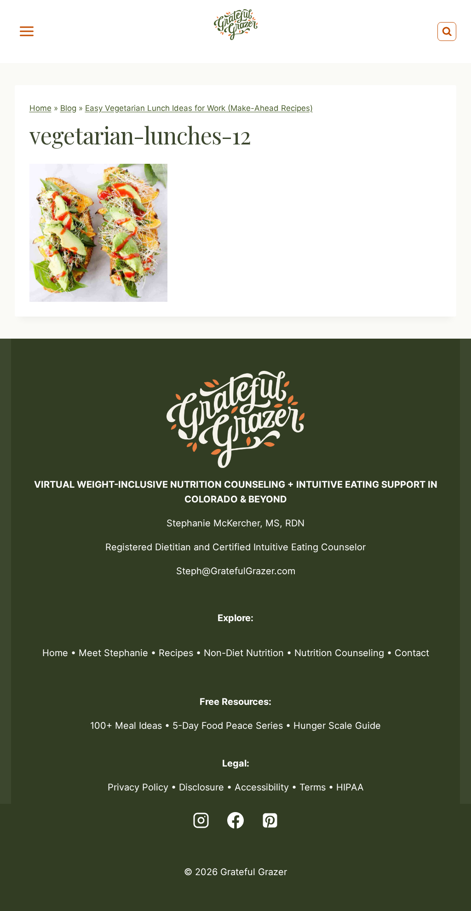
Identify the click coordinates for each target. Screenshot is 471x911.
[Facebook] (235, 820)
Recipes (176, 652)
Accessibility (262, 787)
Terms (312, 787)
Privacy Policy (138, 787)
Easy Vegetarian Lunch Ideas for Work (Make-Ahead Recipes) (199, 108)
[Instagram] (201, 820)
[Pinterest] (270, 820)
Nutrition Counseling (339, 652)
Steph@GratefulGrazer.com (235, 571)
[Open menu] (27, 31)
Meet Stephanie (113, 652)
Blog (68, 108)
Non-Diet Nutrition (244, 652)
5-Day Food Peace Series (227, 725)
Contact (412, 652)
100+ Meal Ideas (126, 725)
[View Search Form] (447, 31)
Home (40, 108)
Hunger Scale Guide (337, 725)
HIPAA (350, 787)
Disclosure (201, 787)
